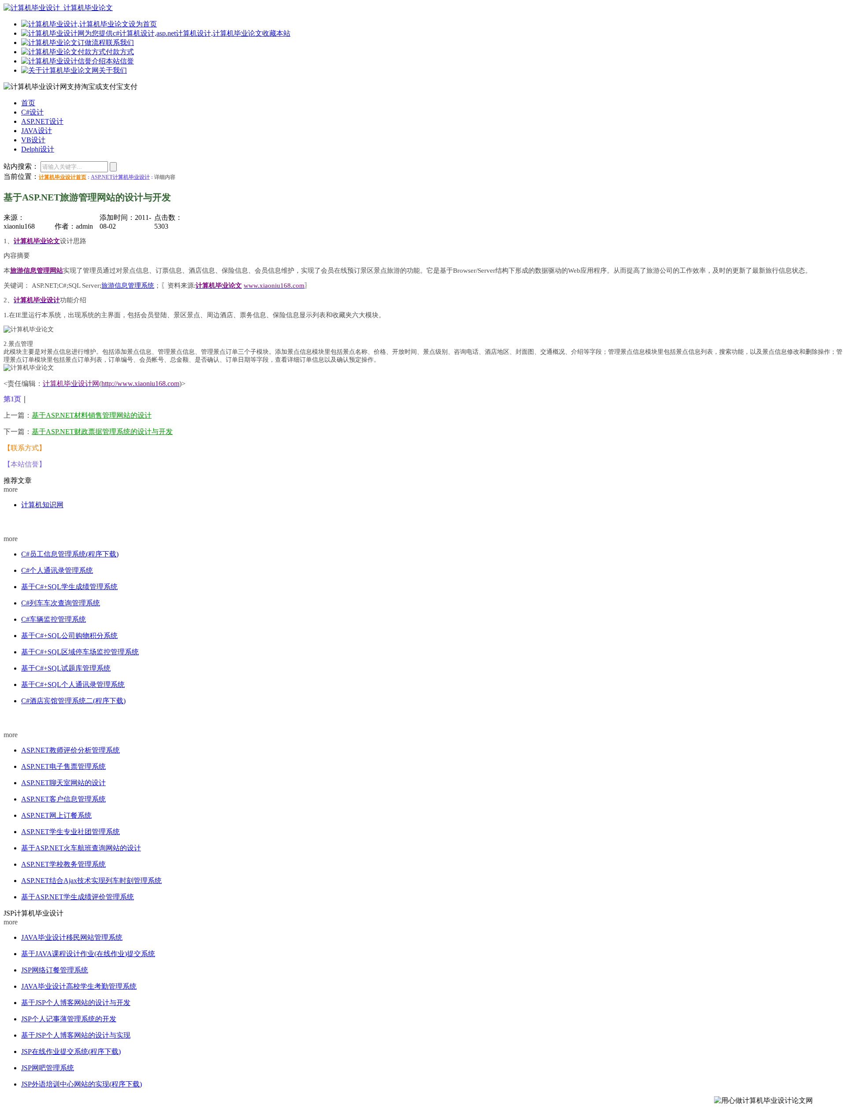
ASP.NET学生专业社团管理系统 (70, 831)
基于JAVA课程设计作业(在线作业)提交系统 (88, 953)
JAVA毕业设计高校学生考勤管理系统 (79, 986)
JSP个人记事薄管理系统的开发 (68, 1019)
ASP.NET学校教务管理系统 (63, 864)
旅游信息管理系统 (127, 285)
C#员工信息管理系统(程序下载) (70, 554)
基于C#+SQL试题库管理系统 (66, 668)
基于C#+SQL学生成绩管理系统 (69, 586)
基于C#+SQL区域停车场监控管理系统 (80, 652)
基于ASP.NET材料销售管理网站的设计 (92, 415)
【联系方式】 (25, 448)
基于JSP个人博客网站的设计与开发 (75, 1002)
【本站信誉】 (25, 464)
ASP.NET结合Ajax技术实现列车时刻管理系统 (91, 880)
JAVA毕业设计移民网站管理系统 (71, 937)
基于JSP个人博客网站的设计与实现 (75, 1035)
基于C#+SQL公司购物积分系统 (69, 635)
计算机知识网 (42, 504)
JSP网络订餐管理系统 (54, 970)
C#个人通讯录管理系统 (57, 570)
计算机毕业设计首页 (62, 177)
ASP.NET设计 (20, 718)
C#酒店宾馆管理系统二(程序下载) (73, 701)
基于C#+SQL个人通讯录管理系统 (73, 684)
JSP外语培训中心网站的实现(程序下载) (81, 1084)
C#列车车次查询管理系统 (60, 603)
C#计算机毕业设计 (25, 522)
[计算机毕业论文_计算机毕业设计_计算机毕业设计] (58, 7)
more (11, 489)
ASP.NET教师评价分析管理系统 (70, 750)
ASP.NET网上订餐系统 (56, 815)
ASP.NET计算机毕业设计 (120, 177)
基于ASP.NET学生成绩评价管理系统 (77, 897)
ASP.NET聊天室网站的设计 (63, 782)
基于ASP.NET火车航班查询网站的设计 (81, 848)
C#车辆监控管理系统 (53, 619)
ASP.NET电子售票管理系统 (63, 766)
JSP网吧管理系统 (47, 1068)
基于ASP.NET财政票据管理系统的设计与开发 (102, 431)
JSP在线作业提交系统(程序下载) (71, 1051)
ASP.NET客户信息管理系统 (63, 799)
